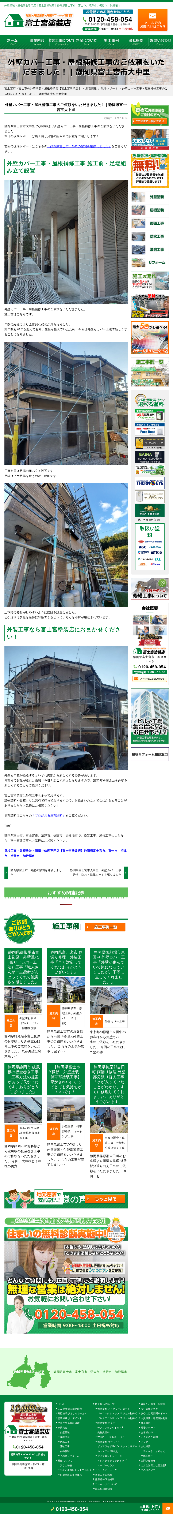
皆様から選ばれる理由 (153, 1404)
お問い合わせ (160, 42)
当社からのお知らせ (154, 1451)
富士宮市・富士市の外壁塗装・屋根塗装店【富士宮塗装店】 (76, 1501)
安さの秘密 (66, 1465)
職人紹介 (148, 1455)
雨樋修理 (65, 1451)
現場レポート (148, 1427)
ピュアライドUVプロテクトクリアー (117, 1446)
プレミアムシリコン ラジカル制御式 (117, 1418)
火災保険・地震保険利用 (154, 1418)
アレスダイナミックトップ (112, 1460)
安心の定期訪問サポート (154, 1413)
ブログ (144, 1441)
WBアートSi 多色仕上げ (110, 1437)
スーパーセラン (106, 1465)
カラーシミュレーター (107, 1470)
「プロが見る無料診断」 (49, 815)
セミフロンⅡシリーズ (109, 1455)
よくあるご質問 (149, 1437)
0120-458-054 (152, 666)
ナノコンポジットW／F (110, 1427)
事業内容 (37, 42)
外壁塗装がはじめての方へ (72, 1413)
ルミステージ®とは (108, 1451)
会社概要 (136, 42)
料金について (86, 42)
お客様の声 (147, 1432)
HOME (12, 42)
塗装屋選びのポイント (70, 1418)
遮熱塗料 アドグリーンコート (113, 1408)
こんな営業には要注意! (153, 1465)
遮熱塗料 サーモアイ (108, 1441)
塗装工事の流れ (61, 42)
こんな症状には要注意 (70, 1408)
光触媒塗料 (103, 1432)
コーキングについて (106, 1484)
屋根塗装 (65, 1437)
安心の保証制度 (149, 1408)
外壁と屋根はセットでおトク (76, 1470)
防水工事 (65, 1441)
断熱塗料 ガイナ (106, 1422)
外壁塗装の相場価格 (71, 1474)
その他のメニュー (150, 1470)
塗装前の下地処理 (105, 1479)
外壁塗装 (65, 1432)
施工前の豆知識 (103, 1488)
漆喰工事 (65, 1446)
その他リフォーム (70, 1455)
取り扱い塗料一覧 (105, 1404)
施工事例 (111, 42)
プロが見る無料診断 (69, 1422)
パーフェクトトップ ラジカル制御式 (117, 1413)
